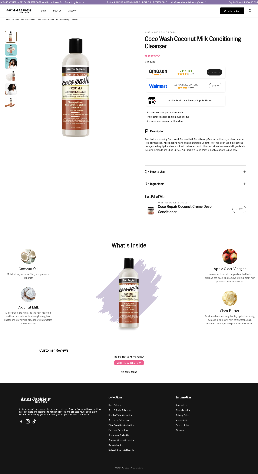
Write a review (129, 363)
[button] (250, 11)
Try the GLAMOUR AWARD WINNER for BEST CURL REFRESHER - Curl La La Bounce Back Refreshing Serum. (155, 2)
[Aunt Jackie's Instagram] (28, 421)
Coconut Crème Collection (23, 19)
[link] (214, 72)
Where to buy (232, 11)
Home (7, 19)
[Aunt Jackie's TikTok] (34, 421)
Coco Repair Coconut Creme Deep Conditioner (185, 208)
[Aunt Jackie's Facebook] (21, 421)
